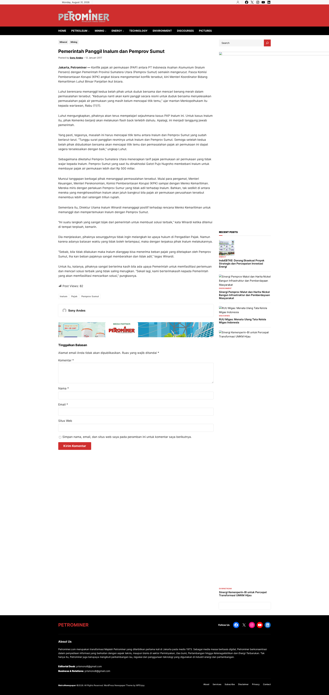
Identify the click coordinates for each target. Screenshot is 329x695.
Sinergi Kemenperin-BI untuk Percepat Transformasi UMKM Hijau (243, 594)
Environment (225, 288)
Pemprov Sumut (90, 296)
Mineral (63, 42)
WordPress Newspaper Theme (118, 685)
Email (63, 404)
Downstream (225, 588)
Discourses (224, 316)
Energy (222, 257)
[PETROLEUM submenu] (89, 31)
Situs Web (65, 420)
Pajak (74, 296)
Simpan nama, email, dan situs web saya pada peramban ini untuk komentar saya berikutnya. (127, 437)
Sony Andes (76, 57)
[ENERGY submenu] (123, 31)
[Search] (267, 43)
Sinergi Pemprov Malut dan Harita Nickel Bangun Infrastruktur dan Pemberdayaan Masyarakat (244, 295)
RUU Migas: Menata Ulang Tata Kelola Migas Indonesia (242, 321)
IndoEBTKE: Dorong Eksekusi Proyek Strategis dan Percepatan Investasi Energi (241, 263)
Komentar (66, 360)
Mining (74, 42)
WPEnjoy (140, 685)
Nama (63, 388)
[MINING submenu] (105, 31)
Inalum (63, 296)
